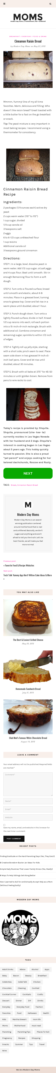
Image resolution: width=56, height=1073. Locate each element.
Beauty (28, 976)
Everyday (26, 36)
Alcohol (35, 969)
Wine (4, 1051)
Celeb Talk (22, 982)
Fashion (39, 1007)
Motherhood (19, 1026)
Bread (13, 485)
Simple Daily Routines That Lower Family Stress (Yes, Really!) (26, 869)
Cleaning (22, 988)
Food (19, 1013)
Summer (19, 1044)
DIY (29, 1001)
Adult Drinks (7, 969)
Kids (4, 1019)
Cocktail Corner (9, 994)
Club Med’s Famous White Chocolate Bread (28, 738)
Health (46, 1013)
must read (36, 1026)
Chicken (37, 982)
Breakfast (15, 36)
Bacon (16, 976)
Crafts (40, 994)
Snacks (5, 1044)
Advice (22, 969)
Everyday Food (23, 1007)
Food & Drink (40, 36)
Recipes (21, 1038)
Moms (5, 1026)
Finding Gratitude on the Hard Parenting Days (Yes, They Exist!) (27, 856)
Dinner (19, 1001)
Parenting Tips (24, 1032)
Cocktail (35, 988)
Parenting (6, 1032)
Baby (4, 976)
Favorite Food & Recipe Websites (19, 565)
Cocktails (27, 994)
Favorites (6, 1013)
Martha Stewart (20, 1019)
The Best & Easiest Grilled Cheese (28, 639)
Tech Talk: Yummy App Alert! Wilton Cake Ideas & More (27, 575)
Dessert (5, 1001)
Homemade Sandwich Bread (28, 689)
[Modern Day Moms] (28, 17)
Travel (41, 1044)
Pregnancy (7, 1038)
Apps (47, 969)
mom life (37, 1019)
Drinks (40, 1001)
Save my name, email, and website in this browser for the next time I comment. (26, 829)
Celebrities (7, 982)
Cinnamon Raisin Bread (27, 485)
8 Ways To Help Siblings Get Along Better (17, 875)
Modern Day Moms (21, 46)
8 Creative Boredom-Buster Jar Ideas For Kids (20, 863)
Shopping (36, 1038)
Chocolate (6, 988)
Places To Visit (43, 1032)
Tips (31, 1044)
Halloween (32, 1013)
